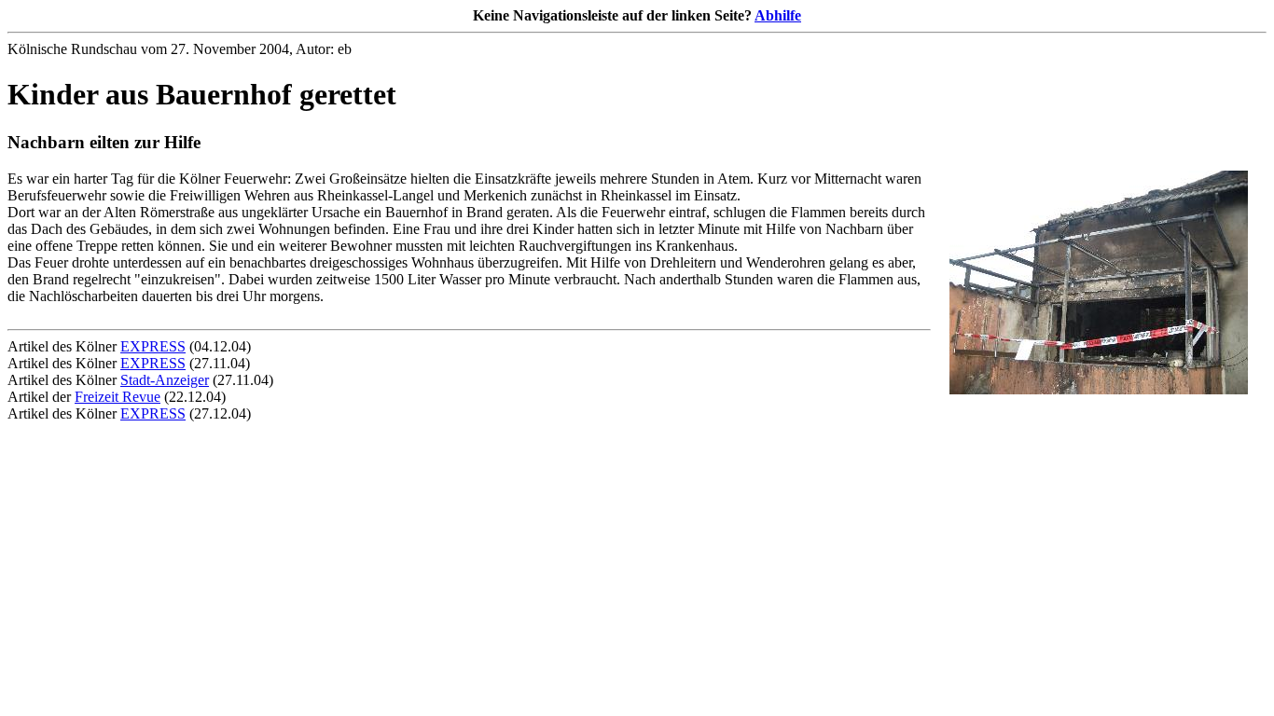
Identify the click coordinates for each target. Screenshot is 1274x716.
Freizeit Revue (117, 397)
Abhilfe (778, 15)
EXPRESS (153, 346)
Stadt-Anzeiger (164, 380)
